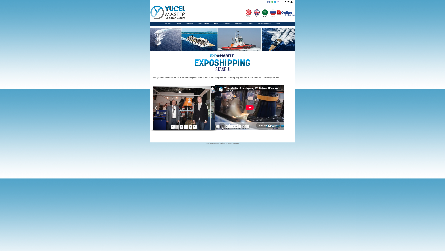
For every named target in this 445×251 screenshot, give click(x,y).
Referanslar (249, 23)
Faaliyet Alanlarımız (203, 23)
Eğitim (216, 23)
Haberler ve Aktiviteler (264, 23)
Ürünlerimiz (189, 23)
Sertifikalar (238, 23)
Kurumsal (178, 23)
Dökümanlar (226, 23)
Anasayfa (168, 23)
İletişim (278, 23)
